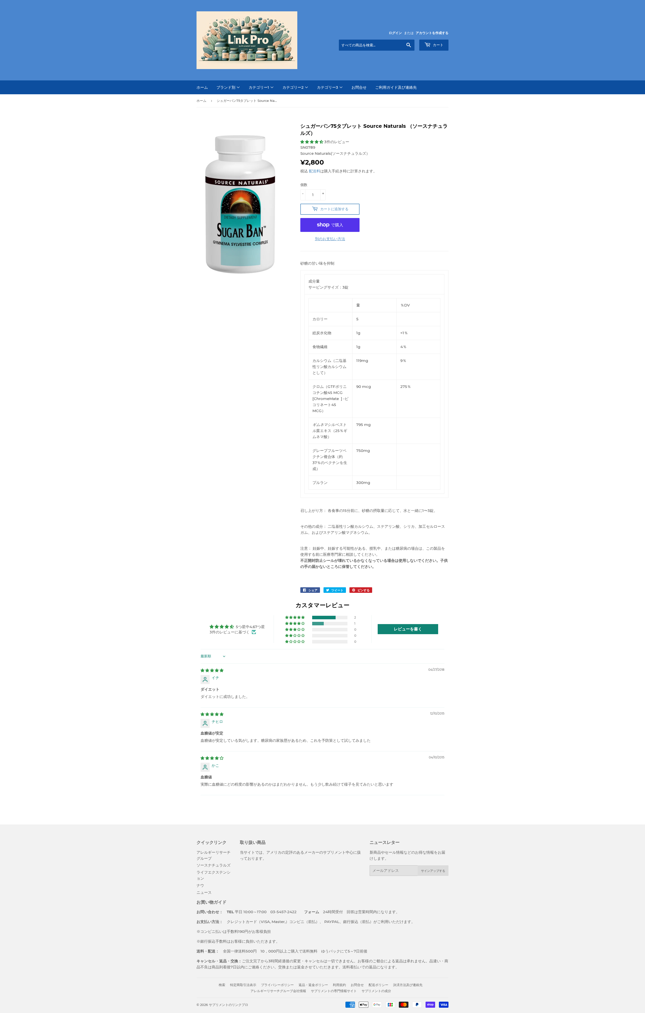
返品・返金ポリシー (313, 985)
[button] (312, 141)
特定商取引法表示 (243, 985)
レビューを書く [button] (408, 629)
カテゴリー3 (328, 87)
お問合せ (359, 87)
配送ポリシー (378, 985)
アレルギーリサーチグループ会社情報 (278, 991)
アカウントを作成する (432, 33)
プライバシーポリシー (277, 985)
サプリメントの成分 (376, 991)
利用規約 (339, 985)
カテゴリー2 (293, 87)
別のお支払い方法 (330, 238)
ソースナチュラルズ (214, 865)
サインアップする (433, 871)
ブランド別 (226, 87)
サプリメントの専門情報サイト (334, 991)
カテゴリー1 (259, 87)
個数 (303, 184)
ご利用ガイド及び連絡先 (396, 87)
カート (437, 45)
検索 (222, 985)
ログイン (395, 33)
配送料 (314, 171)
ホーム (202, 87)
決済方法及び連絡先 (408, 985)
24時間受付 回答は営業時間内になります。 (348, 911)
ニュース (204, 892)
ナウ (200, 885)
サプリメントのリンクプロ (228, 1005)
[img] (212, 670)
